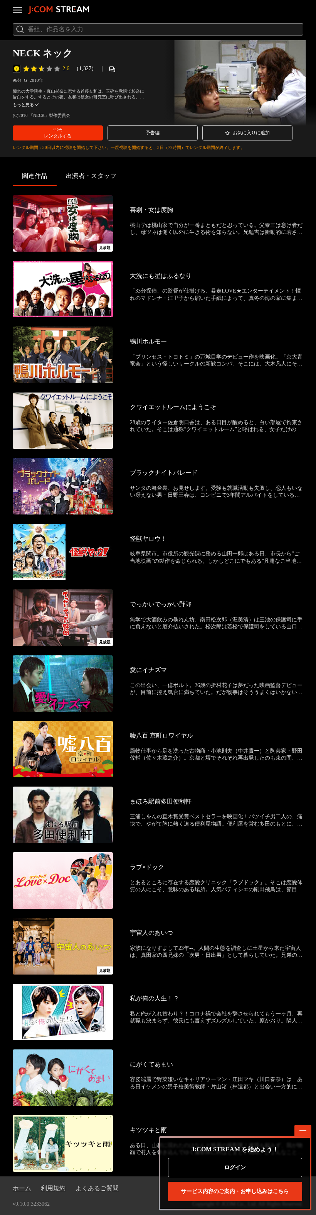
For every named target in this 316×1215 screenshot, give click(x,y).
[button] (58, 132)
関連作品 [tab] (34, 176)
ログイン (235, 1167)
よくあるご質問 (97, 1188)
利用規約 (53, 1188)
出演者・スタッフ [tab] (91, 176)
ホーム (22, 1188)
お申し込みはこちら (235, 1191)
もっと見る (23, 105)
